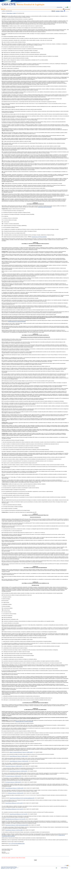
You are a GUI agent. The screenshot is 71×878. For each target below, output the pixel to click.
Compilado (58, 11)
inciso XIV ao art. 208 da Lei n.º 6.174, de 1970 (18, 814)
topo (66, 865)
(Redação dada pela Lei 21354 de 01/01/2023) (17, 321)
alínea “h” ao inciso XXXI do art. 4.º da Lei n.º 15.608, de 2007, (21, 752)
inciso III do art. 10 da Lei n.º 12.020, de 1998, (14, 830)
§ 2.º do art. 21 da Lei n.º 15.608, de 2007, (13, 782)
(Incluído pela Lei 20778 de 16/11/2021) (39, 236)
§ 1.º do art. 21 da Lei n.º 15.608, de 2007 (13, 776)
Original (61, 11)
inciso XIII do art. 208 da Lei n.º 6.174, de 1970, (14, 809)
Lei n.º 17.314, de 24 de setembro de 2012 (17, 843)
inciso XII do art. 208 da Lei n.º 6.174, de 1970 (14, 803)
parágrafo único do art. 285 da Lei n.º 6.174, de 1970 (15, 819)
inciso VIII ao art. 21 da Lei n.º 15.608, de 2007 (18, 771)
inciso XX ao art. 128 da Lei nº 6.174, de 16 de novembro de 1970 (22, 798)
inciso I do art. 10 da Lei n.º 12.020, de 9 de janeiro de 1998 (17, 825)
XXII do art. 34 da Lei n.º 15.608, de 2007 (15, 793)
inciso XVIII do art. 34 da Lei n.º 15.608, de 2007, (15, 788)
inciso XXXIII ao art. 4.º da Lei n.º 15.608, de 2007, (19, 761)
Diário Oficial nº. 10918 (11, 13)
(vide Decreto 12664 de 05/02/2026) (45, 206)
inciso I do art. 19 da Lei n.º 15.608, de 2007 (14, 766)
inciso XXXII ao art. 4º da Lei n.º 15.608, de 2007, (19, 756)
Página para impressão (67, 9)
